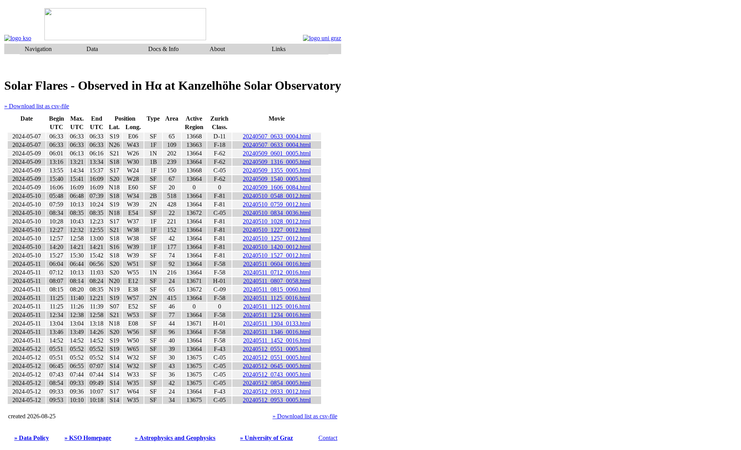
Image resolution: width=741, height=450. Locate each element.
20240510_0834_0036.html (277, 213)
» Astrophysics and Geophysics (175, 438)
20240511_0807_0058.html (277, 281)
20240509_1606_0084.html (277, 187)
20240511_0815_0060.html (277, 289)
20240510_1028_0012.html (277, 221)
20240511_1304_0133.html (277, 323)
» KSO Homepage (87, 438)
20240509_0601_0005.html (277, 153)
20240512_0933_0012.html (277, 391)
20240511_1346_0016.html (277, 332)
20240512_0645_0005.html (277, 366)
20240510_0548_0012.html (277, 196)
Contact (327, 438)
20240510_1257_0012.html (277, 238)
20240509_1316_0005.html (277, 162)
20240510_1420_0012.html (277, 247)
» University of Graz (266, 438)
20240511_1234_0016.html (277, 315)
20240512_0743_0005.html (277, 374)
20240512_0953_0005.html (277, 400)
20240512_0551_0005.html (277, 349)
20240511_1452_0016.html (277, 340)
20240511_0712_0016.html (277, 272)
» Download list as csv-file (36, 106)
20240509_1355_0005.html (277, 170)
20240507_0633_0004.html (277, 136)
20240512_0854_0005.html (277, 383)
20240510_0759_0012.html (277, 204)
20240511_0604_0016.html (277, 264)
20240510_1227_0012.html (277, 230)
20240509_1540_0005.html (277, 179)
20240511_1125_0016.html (276, 298)
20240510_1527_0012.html (277, 255)
